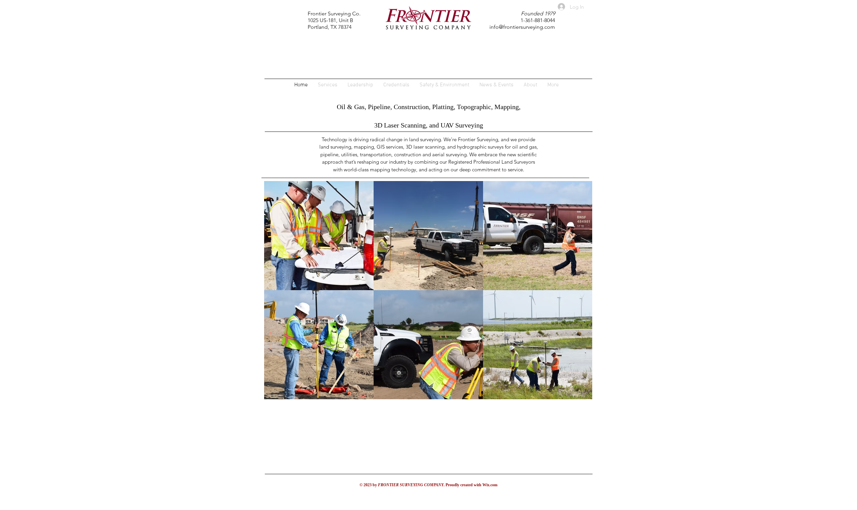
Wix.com (489, 485)
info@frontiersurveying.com (522, 27)
